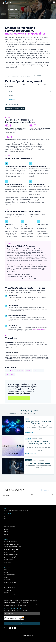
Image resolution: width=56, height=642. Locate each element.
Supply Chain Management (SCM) (10, 554)
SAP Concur (10, 95)
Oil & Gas (6, 580)
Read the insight (30, 432)
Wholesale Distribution (8, 590)
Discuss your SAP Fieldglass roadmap (15, 108)
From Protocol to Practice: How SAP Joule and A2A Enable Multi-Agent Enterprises (20, 600)
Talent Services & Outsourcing (10, 556)
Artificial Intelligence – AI (9, 533)
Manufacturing (7, 579)
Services (6, 539)
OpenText (6, 534)
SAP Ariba (10, 91)
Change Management (8, 559)
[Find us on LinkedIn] (10, 628)
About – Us (6, 515)
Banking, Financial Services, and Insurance (12, 571)
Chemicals (6, 572)
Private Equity (7, 592)
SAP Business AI (10, 374)
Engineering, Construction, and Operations (12, 575)
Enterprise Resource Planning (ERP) (11, 549)
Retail (5, 585)
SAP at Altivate (9, 370)
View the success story (31, 453)
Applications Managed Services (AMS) (11, 544)
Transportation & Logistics (9, 587)
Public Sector (6, 584)
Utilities (5, 589)
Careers (5, 518)
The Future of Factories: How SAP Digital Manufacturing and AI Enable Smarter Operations (22, 604)
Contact (5, 520)
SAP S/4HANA (20, 370)
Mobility (5, 552)
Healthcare (6, 577)
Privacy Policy (31, 635)
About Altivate (8, 513)
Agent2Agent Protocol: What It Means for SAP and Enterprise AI (39, 422)
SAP (9, 76)
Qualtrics (6, 531)
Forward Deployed (7, 562)
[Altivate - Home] (7, 2)
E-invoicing (6, 561)
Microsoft (6, 529)
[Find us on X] (12, 628)
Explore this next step (31, 472)
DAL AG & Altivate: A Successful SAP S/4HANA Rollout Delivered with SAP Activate (39, 443)
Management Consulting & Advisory (11, 557)
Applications (15, 76)
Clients (5, 516)
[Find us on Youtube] (15, 628)
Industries (7, 567)
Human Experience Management (10, 551)
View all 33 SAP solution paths (12, 104)
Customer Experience (8, 547)
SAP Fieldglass (11, 99)
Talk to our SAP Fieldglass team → (19, 398)
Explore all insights (28, 477)
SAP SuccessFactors (38, 370)
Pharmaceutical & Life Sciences (10, 582)
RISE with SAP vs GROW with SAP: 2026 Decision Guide (15, 605)
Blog (5, 598)
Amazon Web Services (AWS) (9, 526)
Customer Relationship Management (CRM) (13, 546)
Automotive (6, 569)
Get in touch (47, 490)
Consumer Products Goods (9, 574)
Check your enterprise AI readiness (39, 463)
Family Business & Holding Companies (11, 594)
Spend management (26, 76)
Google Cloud (6, 528)
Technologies (8, 523)
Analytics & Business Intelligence (10, 541)
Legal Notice (24, 635)
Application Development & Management (12, 543)
